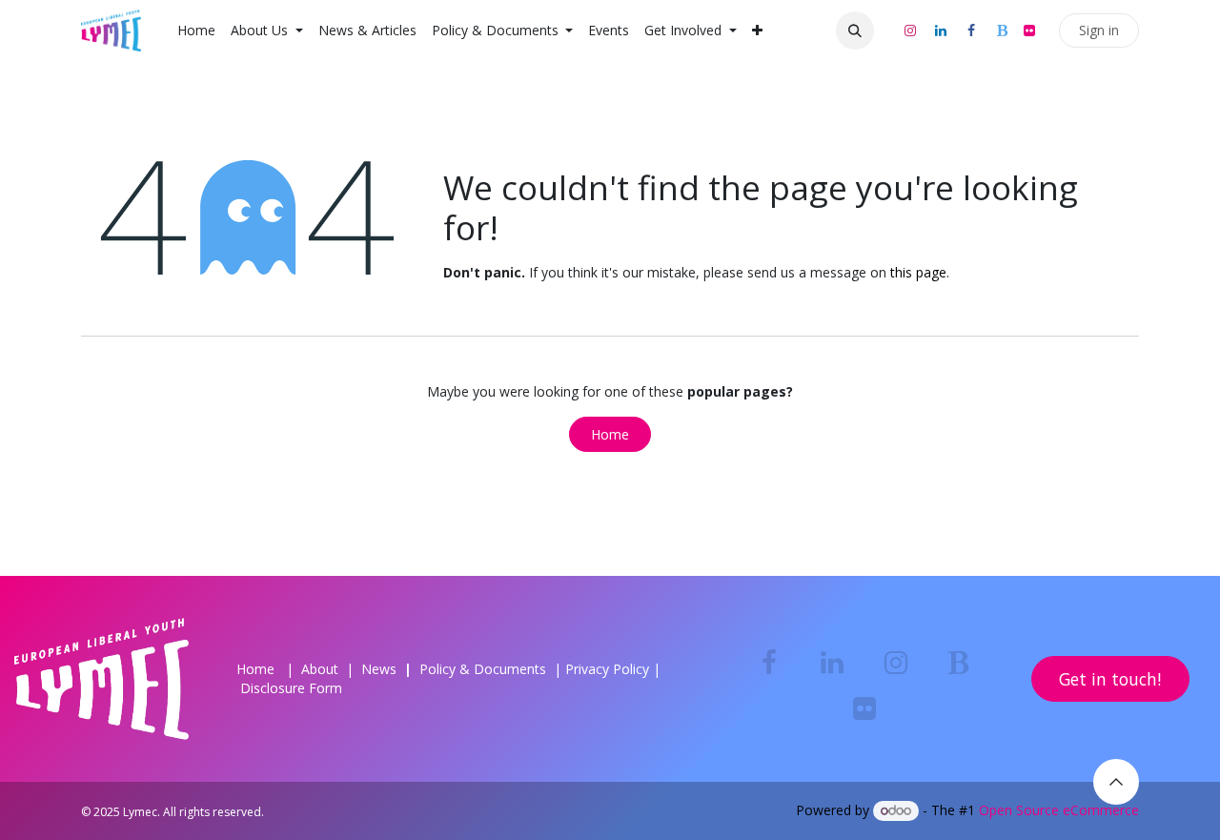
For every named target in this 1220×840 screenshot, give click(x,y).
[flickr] (1029, 30)
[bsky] (1001, 30)
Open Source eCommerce (1059, 810)
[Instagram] (910, 30)
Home (610, 434)
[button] (855, 30)
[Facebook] (971, 30)
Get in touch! (1110, 678)
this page (918, 272)
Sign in (1099, 30)
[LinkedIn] (940, 30)
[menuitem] (196, 30)
